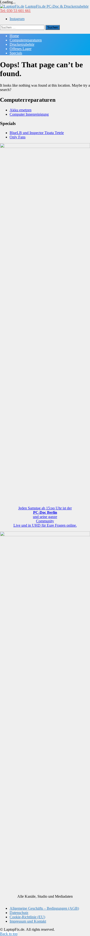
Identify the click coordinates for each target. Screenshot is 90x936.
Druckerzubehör (22, 44)
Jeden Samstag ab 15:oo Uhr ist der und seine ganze (45, 512)
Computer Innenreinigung (29, 114)
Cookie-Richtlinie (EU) (27, 917)
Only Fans (17, 137)
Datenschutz (19, 913)
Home (14, 36)
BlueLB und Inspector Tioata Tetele (37, 133)
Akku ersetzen (20, 110)
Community (45, 521)
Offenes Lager (20, 49)
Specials (16, 53)
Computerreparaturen (26, 40)
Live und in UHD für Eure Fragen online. (45, 525)
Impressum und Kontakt (28, 921)
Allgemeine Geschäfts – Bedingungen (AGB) (44, 908)
